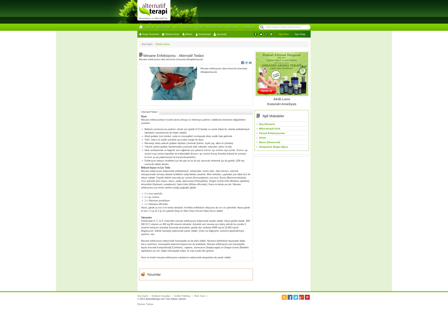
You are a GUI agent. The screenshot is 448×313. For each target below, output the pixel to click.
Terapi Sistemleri (150, 34)
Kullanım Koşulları (161, 296)
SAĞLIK (150, 27)
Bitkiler (188, 34)
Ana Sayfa (142, 296)
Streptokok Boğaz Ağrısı (273, 146)
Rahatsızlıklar (172, 34)
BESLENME (163, 27)
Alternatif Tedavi (149, 112)
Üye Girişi (300, 34)
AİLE (175, 27)
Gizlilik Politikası (182, 296)
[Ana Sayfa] (140, 27)
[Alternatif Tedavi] (153, 20)
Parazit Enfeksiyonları (272, 133)
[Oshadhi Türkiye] (282, 95)
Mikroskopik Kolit (269, 128)
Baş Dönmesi (267, 124)
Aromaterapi (204, 34)
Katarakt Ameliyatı (281, 104)
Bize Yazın (200, 296)
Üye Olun (284, 34)
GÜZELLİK (187, 27)
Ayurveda (221, 34)
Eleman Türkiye (145, 304)
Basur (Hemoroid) (269, 142)
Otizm (262, 137)
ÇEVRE (200, 27)
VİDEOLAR (232, 27)
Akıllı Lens (281, 99)
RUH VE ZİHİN (215, 27)
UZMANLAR (248, 27)
